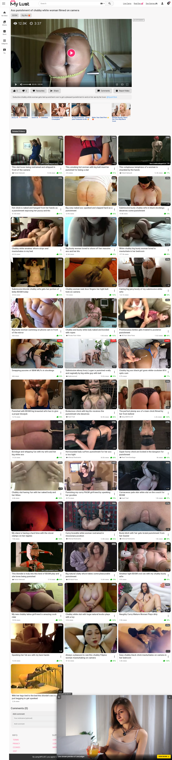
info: (15, 735)
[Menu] (162, 3)
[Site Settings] (168, 3)
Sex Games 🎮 (151, 4)
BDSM (14, 15)
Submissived (72, 376)
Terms (16, 740)
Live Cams (127, 4)
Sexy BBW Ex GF (127, 417)
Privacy (16, 744)
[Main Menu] (3, 4)
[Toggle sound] (59, 697)
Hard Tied (71, 417)
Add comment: (19, 714)
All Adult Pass (73, 579)
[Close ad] (169, 697)
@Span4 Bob (112, 97)
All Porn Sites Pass (128, 335)
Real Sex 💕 (138, 4)
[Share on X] (127, 22)
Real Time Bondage (128, 457)
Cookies (16, 747)
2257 (15, 751)
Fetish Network (19, 173)
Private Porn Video (74, 335)
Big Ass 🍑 (26, 15)
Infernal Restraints (74, 457)
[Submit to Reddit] (121, 22)
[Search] (110, 3)
